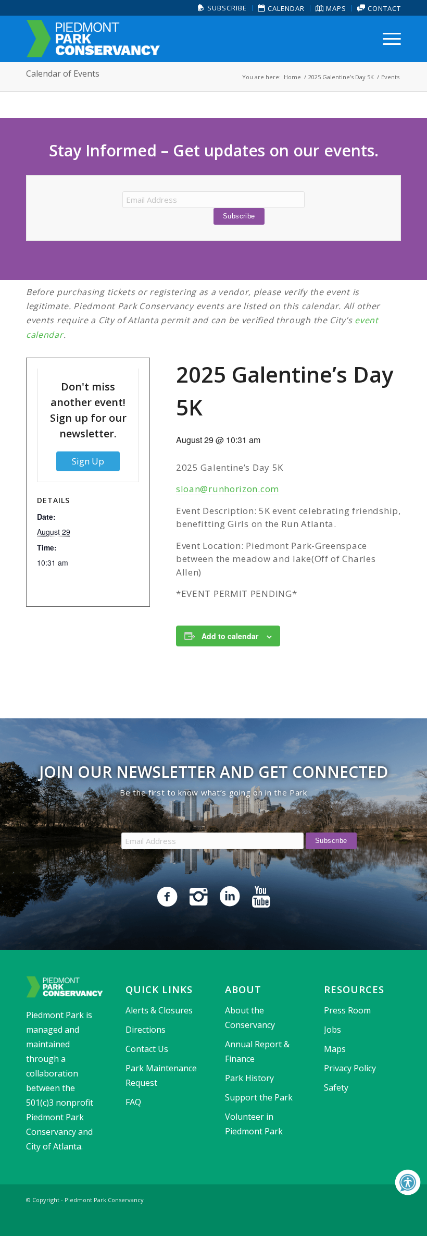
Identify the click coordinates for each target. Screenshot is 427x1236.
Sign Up (88, 461)
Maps (335, 8)
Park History (249, 1078)
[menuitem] (223, 8)
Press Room (347, 1010)
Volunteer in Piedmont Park (254, 1124)
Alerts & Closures (159, 1010)
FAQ (133, 1102)
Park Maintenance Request (161, 1075)
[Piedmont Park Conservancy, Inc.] (93, 39)
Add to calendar (230, 636)
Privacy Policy (350, 1068)
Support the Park (259, 1097)
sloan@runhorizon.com (227, 489)
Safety (336, 1087)
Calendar (285, 8)
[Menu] (389, 39)
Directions (145, 1029)
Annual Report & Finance (257, 1051)
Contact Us (146, 1049)
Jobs (332, 1029)
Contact (383, 8)
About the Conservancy (250, 1018)
